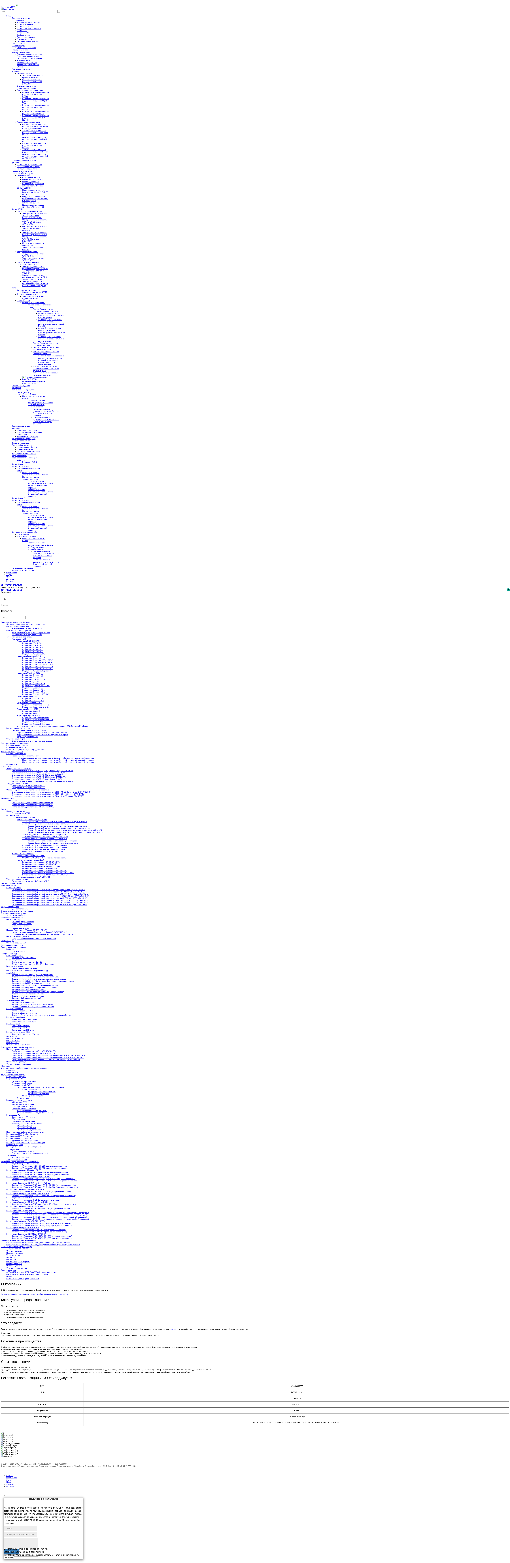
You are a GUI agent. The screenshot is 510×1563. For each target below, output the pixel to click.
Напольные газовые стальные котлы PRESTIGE (43, 851)
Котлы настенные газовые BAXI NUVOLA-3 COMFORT (46, 875)
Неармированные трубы (33, 1096)
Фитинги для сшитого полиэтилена (27, 1123)
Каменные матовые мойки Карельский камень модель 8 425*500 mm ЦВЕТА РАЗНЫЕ (49, 898)
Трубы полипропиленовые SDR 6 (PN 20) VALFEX (33, 1053)
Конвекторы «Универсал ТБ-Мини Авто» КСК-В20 (27, 1193)
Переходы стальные (26, 37)
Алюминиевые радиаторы (28, 122)
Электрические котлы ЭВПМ (34, 292)
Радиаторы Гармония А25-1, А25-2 (37, 662)
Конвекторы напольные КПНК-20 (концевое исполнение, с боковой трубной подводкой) (50, 1215)
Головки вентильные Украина (24, 968)
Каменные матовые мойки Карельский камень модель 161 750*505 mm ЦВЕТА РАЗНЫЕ (50, 902)
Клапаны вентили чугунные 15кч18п (27, 962)
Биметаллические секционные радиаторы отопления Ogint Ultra (35, 101)
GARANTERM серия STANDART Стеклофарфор (27, 1274)
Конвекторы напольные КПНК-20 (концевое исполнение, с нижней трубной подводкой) (50, 1217)
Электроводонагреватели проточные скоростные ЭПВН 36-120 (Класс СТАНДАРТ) (35, 277)
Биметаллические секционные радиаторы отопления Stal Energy (35, 94)
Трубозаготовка (23, 35)
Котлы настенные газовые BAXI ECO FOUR (41, 866)
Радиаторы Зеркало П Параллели (37, 724)
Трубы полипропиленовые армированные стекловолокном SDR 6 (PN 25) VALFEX (48, 1057)
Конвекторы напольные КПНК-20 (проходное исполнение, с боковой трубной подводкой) (50, 1219)
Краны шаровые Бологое (22, 1028)
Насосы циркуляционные (23, 171)
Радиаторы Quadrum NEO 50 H (36, 686)
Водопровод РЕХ (13, 1115)
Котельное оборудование (23, 390)
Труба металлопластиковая (24, 1108)
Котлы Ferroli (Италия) (27, 394)
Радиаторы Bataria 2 (31, 711)
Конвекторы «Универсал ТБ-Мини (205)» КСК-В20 (28, 1176)
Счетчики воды (18, 45)
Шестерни (5, 1066)
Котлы (14, 288)
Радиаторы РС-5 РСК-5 (32, 652)
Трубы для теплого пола (17, 909)
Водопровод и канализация (24, 453)
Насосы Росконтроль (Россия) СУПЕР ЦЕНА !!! (30, 187)
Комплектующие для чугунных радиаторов (25, 749)
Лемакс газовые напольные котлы (32, 819)
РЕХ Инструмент (19, 1119)
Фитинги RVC (23, 33)
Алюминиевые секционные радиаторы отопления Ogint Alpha (34, 139)
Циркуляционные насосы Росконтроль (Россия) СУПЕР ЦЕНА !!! (35, 192)
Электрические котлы (26, 290)
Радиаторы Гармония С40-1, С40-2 (37, 669)
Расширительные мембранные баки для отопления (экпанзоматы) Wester (28, 63)
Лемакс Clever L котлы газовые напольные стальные (45, 847)
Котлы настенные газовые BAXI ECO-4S (39, 864)
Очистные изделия (14, 1145)
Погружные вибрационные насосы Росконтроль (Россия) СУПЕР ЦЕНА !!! (35, 198)
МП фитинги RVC (19, 1102)
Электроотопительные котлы (29, 211)
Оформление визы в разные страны (17, 911)
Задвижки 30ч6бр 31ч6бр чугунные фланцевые (32, 975)
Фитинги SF (22, 31)
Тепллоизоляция (13, 1149)
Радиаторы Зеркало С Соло (34, 722)
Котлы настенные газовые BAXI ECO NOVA (41, 862)
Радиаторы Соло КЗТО (27, 696)
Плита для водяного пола (23, 1151)
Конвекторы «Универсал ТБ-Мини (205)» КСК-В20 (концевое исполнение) (44, 1179)
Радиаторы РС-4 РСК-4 (32, 649)
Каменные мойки (13, 887)
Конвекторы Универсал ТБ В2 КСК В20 (23, 1164)
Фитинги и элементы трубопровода (21, 19)
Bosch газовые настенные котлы (31, 856)
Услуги (9, 575)
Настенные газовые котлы (23, 853)
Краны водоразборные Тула (24, 1021)
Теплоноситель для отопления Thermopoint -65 (32, 802)
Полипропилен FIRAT (21, 1085)
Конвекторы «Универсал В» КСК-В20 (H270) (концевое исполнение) (41, 1223)
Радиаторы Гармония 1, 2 (33, 658)
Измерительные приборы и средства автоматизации (23, 440)
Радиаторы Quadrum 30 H (33, 675)
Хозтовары (11, 1155)
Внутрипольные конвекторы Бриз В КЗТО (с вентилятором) (42, 734)
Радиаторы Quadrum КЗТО (28, 673)
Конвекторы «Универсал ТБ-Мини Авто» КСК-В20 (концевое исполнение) (44, 1196)
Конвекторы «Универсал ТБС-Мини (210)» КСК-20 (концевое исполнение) (44, 1185)
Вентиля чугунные (14, 960)
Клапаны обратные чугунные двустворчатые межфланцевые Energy (41, 1015)
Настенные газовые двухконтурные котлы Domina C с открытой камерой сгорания (46, 420)
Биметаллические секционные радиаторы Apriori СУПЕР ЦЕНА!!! (35, 118)
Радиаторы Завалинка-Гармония (36, 671)
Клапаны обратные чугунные (24, 1013)
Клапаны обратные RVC (22, 1011)
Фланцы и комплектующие (28, 22)
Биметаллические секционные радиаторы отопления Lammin (35, 107)
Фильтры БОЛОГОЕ (14, 1038)
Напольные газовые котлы (33, 303)
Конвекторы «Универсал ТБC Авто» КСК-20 (25, 1206)
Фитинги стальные (25, 26)
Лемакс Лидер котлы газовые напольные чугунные (45, 344)
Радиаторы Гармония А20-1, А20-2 (37, 660)
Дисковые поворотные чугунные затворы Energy (33, 1006)
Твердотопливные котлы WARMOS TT (33, 259)
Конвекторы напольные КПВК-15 (20, 1198)
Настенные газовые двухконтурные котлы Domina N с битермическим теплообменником (40, 403)
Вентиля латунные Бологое (24, 958)
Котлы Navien (23, 392)
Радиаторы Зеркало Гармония (35, 717)
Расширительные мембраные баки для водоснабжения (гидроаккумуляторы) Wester (30, 56)
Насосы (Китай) (24, 175)
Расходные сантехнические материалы (23, 1147)
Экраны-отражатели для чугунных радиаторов (33, 76)
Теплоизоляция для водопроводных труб (30, 1153)
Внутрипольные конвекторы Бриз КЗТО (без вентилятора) (42, 732)
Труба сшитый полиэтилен (23, 1121)
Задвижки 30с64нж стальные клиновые (29, 994)
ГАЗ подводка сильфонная (28, 451)
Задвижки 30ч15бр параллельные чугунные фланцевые (36, 977)
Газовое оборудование (22, 445)
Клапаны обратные (14, 1009)
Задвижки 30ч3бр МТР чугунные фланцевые (31, 983)
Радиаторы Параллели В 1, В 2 (36, 707)
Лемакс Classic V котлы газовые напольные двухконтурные (48, 362)
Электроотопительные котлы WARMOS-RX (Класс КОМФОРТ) (34, 228)
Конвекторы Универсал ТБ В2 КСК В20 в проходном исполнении (40, 1168)
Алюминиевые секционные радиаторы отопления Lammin (34, 145)
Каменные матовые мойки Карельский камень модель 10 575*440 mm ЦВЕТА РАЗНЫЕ (50, 894)
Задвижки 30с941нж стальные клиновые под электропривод (38, 992)
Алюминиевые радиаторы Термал (27, 628)
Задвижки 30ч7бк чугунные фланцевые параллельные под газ (39, 979)
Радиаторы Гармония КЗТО (29, 656)
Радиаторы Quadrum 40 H (33, 681)
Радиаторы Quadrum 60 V (33, 679)
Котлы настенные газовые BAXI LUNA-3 (39, 868)
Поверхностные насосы (32, 179)
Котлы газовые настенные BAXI (30, 860)
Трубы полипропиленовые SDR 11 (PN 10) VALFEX (34, 1051)
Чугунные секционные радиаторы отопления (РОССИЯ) (32, 81)
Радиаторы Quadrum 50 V (33, 692)
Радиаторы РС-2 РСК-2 (32, 645)
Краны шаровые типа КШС (18, 1032)
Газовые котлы (23, 300)
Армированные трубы (31, 1089)
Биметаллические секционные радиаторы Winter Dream (35, 112)
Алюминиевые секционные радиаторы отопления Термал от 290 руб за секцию (35, 126)
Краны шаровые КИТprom (23, 1030)
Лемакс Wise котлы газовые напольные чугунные (43, 849)
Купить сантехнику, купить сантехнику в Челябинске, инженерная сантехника (34, 1294)
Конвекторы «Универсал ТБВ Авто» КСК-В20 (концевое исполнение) (41, 1191)
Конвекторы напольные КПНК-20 (20, 1210)
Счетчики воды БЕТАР (26, 48)
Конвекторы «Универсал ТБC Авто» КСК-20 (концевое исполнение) (41, 1208)
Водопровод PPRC (14, 1079)
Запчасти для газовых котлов (13, 913)
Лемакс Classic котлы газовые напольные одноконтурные (51, 357)
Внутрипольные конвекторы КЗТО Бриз (29, 730)
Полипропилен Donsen (22, 1083)
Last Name (8, 1558)
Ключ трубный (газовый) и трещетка (22, 1140)
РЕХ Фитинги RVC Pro (26, 1128)
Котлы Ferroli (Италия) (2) (23, 500)
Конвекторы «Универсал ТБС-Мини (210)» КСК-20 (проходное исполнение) (45, 1187)
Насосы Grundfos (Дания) (28, 203)
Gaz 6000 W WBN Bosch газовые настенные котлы (44, 858)
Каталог (9, 16)
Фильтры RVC (12, 1036)
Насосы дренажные (30, 181)
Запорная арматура (20, 443)
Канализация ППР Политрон (18, 1138)
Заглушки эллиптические (28, 41)
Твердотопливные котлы (27, 252)
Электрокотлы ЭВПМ (21, 813)
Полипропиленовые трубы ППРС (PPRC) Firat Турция (40, 1087)
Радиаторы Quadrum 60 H (33, 683)
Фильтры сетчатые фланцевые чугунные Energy (27, 970)
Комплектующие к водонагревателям (22, 1278)
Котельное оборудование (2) (24, 532)
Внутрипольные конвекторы (18, 728)
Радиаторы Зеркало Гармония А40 (37, 720)
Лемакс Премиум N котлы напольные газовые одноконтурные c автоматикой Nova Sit (51, 331)
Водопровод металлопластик (19, 1100)
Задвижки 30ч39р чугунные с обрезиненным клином (34, 987)
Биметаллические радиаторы (30, 90)
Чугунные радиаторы (26, 73)
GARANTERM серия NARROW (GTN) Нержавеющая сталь (31, 1272)
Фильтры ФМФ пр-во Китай (18, 1045)
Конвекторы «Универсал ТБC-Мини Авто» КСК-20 (28, 1202)
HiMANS (9, 1276)
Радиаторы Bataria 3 (31, 713)
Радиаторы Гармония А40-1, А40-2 (37, 666)
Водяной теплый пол (10, 907)
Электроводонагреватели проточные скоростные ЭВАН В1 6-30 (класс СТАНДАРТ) (35, 283)
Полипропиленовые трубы (28, 167)
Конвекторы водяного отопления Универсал (20, 1162)
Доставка (10, 579)
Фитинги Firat (23, 1098)
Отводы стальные (24, 39)
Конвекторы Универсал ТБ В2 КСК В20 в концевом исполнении (39, 1166)
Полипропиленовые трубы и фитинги (17, 1047)
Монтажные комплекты (27, 430)
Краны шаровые (13, 1023)
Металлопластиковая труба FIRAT (32, 1111)
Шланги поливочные (20, 1157)
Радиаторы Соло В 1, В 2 (33, 698)
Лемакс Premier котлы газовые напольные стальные (46, 348)
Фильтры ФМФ (12, 1043)
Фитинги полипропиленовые (29, 164)
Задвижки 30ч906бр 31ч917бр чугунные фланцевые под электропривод (43, 981)
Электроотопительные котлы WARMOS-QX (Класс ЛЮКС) (34, 233)
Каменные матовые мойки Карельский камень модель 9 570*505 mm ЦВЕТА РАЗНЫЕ (49, 904)
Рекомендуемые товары (22, 568)
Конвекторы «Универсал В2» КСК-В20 (22, 1227)
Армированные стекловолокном (42, 1091)
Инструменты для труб (27, 169)
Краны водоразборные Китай (24, 1019)
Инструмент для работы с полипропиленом (25, 1132)
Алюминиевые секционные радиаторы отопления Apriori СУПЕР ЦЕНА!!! (35, 156)
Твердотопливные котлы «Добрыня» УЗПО (33, 297)
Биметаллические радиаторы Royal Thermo (31, 632)
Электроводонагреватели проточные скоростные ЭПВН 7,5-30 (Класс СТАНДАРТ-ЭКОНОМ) (35, 269)
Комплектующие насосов (33, 184)
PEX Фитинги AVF (24, 1125)
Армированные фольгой (38, 1094)
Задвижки (10, 972)
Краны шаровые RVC (21, 1026)
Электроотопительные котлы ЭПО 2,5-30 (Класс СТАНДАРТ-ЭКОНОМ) (34, 215)
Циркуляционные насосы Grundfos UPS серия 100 (33, 206)
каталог (173, 1329)
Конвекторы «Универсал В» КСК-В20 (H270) (25, 1221)
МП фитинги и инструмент (23, 1104)
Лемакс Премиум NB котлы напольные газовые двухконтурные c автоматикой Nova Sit (51, 323)
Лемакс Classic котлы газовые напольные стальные (46, 352)
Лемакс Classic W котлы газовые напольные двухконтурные (54, 843)
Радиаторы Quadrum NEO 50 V (35, 694)
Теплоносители (18, 43)
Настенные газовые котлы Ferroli (26, 756)
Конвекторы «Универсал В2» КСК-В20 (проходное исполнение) (39, 1232)
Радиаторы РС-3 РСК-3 (32, 647)
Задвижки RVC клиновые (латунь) (26, 998)
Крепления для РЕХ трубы (23, 1117)
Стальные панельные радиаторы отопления (26, 87)
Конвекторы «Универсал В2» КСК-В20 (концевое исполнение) (39, 1230)
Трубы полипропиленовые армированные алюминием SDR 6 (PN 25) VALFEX (46, 1060)
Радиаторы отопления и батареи (15, 622)
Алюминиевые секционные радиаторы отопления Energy (35, 151)
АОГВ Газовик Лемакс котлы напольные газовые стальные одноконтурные (46, 368)
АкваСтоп (10, 1070)
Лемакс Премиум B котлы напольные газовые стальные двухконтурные (51, 339)
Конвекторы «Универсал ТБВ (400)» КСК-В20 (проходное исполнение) (42, 1238)
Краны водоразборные (16, 1017)
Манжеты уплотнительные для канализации (25, 1142)
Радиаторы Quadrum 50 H (33, 677)
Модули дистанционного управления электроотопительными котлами (33, 246)
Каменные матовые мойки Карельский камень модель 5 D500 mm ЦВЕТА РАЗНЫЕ (48, 892)
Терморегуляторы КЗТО (27, 737)
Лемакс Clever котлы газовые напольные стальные (45, 374)
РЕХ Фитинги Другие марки (29, 1130)
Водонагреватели (19, 456)
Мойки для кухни (8, 885)
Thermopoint (11, 800)
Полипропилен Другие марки (24, 1081)
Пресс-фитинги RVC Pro (22, 1106)
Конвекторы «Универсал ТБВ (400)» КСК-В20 (26, 1234)
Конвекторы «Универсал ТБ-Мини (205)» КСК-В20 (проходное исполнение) (45, 1181)
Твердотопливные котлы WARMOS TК (33, 255)
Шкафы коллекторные (16, 1077)
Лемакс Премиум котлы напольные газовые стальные (46, 310)
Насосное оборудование (22, 173)
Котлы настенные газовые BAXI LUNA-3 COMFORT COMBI (48, 873)
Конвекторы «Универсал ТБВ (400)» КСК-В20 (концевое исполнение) (42, 1236)
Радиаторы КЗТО (19, 639)
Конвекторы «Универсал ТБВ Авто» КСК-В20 (25, 1189)
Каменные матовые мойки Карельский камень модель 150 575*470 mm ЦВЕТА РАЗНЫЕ (50, 900)
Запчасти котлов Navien (16, 915)
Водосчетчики (12, 1072)
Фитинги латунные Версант (29, 28)
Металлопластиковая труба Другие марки (35, 1113)
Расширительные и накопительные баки (21, 51)
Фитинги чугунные (25, 24)
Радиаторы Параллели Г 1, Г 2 (35, 705)
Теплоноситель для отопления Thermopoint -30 (32, 805)
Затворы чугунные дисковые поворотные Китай (32, 1004)
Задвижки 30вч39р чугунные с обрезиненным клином (35, 985)
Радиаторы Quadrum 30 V (33, 688)
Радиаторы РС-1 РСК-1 (32, 643)
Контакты (10, 581)
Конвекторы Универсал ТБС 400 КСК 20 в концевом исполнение (40, 1172)
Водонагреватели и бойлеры (24, 458)
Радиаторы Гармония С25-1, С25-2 (37, 664)
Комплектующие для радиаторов (21, 427)
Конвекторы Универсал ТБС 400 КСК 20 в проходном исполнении (40, 1174)
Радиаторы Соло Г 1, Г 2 (33, 700)
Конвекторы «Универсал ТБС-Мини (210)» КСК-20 (28, 1183)
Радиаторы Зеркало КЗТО (28, 715)
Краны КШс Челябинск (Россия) (25, 1034)
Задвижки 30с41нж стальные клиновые (29, 989)
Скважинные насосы (31, 177)
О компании (11, 572)
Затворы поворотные (15, 1000)
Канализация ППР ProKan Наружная (22, 1134)
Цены (8, 577)
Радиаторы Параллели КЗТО (29, 703)
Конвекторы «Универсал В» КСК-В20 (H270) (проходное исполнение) (42, 1225)
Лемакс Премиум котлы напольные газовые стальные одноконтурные (51, 315)
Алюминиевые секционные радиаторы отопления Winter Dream (35, 132)
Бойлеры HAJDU (29, 462)
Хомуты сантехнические (16, 1159)
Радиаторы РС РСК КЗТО (23, 570)
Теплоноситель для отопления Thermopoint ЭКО (33, 807)
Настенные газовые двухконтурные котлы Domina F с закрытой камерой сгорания (46, 412)
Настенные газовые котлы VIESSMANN (34, 877)
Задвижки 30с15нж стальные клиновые (29, 996)
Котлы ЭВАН (17, 209)
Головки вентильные (15, 966)
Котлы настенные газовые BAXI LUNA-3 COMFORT (44, 870)
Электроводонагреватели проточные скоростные (28, 263)
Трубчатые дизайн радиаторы (19, 637)
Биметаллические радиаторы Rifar (27, 635)
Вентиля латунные (14, 955)
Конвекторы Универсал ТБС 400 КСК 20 (23, 1170)
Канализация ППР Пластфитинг (20, 1136)
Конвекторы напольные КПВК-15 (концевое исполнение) (36, 1200)
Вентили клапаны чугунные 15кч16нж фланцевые (33, 964)
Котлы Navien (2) (19, 498)
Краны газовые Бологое (27, 447)
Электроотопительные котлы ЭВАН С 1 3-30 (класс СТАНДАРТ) (34, 222)
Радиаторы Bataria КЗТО (27, 709)
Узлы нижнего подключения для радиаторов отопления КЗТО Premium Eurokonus (52, 726)
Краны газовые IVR (25, 449)
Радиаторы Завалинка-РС (33, 654)
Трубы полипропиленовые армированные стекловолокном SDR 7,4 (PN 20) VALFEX (48, 1055)
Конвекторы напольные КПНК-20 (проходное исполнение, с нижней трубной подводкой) (50, 1213)
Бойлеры (21, 460)
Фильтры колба (13, 1040)
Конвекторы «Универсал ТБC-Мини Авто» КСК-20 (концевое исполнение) (44, 1204)
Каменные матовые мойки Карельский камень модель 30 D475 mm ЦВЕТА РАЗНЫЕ (48, 890)
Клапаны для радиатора (27, 436)
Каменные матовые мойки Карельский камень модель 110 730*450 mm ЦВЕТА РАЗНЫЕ (50, 896)
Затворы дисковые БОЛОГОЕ (24, 1002)
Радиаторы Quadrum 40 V (33, 690)
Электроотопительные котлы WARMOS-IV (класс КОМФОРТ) (34, 239)
